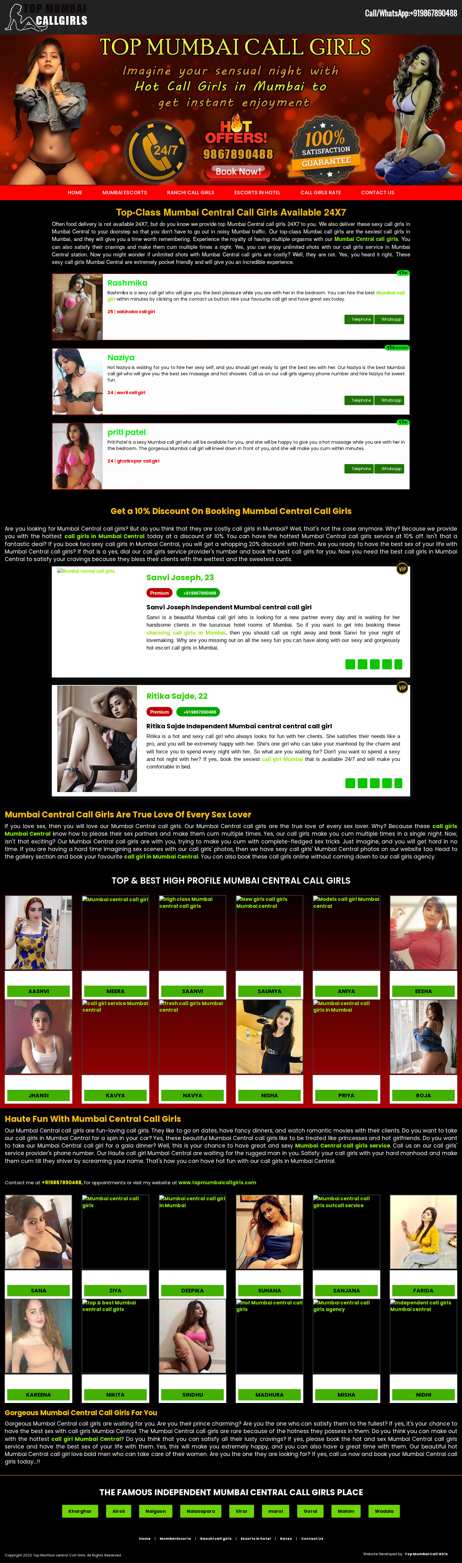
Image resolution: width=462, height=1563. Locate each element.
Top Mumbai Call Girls (426, 1553)
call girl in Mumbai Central (161, 856)
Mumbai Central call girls (366, 239)
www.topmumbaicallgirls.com (217, 1182)
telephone (361, 319)
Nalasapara (201, 1511)
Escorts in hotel (257, 192)
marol (275, 1511)
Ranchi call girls (190, 192)
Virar (242, 1511)
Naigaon (156, 1511)
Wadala (384, 1511)
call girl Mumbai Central (86, 1439)
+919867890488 (200, 593)
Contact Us (377, 192)
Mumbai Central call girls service (342, 1145)
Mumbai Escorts (124, 192)
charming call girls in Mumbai (185, 633)
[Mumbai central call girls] (46, 17)
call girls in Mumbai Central (104, 536)
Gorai (310, 1511)
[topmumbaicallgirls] (192, 1006)
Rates (286, 1538)
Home (75, 192)
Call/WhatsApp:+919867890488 (411, 12)
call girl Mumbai (282, 759)
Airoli (119, 1511)
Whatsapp (391, 319)
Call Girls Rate (320, 192)
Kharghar (80, 1511)
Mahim (346, 1511)
